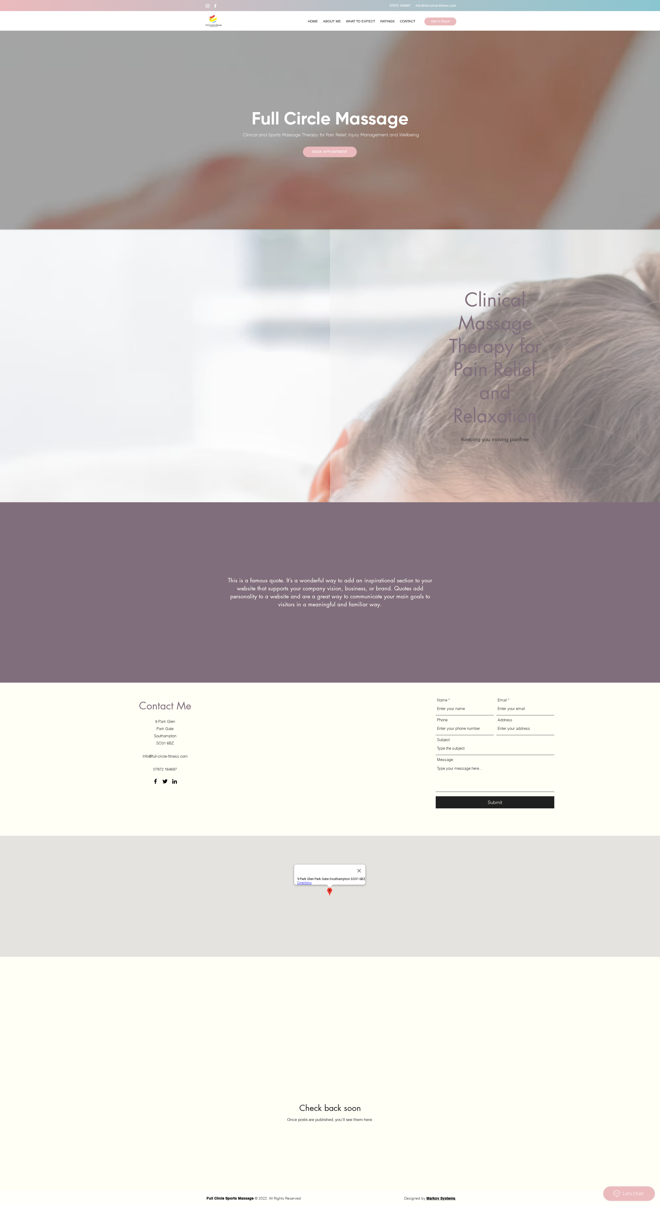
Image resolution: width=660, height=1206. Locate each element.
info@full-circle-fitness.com (436, 5)
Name (442, 700)
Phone (442, 720)
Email (502, 700)
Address (505, 720)
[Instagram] (207, 6)
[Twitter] (165, 781)
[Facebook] (215, 6)
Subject (443, 740)
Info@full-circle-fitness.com (165, 756)
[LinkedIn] (174, 781)
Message (445, 759)
